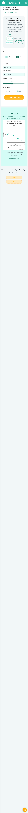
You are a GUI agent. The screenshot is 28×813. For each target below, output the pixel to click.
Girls (16, 12)
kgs (9, 91)
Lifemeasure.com (13, 34)
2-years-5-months (8, 13)
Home (4, 12)
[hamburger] (3, 3)
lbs (20, 91)
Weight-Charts (10, 12)
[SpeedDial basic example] (25, 810)
